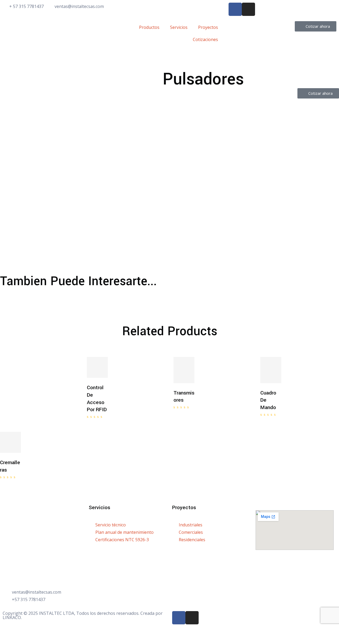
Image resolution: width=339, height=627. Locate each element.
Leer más (107, 366)
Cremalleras (10, 466)
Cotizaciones (205, 39)
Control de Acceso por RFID (97, 398)
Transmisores (183, 396)
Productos (149, 27)
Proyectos (208, 27)
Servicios (179, 27)
